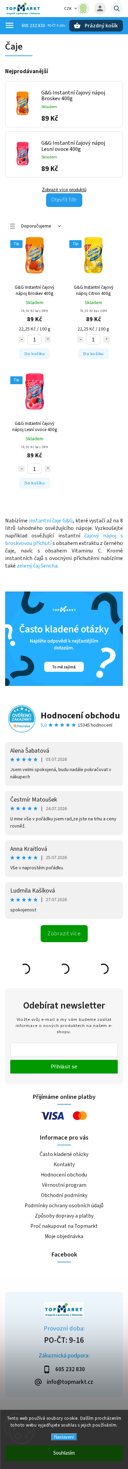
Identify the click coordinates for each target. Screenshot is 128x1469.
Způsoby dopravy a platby (64, 1216)
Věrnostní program (64, 1185)
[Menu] (9, 25)
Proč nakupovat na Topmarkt (64, 1226)
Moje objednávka (64, 1236)
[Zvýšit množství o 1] (48, 339)
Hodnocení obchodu (80, 715)
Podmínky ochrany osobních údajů (64, 1205)
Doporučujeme (36, 226)
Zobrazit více (64, 933)
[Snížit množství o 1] (21, 339)
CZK (68, 9)
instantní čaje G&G (51, 520)
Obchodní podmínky (64, 1195)
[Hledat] (117, 8)
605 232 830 (33, 25)
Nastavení (64, 1437)
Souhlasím (64, 1453)
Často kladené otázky (64, 1154)
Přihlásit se (64, 1066)
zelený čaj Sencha (37, 566)
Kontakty (64, 1164)
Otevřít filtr (64, 200)
